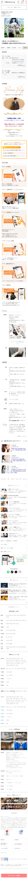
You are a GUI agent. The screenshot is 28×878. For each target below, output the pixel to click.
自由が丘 (8, 663)
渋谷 (26, 662)
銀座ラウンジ (18, 752)
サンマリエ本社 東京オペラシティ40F (14, 767)
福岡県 (7, 647)
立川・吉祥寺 (15, 662)
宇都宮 (7, 682)
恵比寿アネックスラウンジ (20, 757)
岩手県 (7, 630)
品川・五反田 (20, 660)
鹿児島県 (24, 647)
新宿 (7, 658)
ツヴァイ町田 (9, 764)
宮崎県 (20, 647)
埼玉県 (18, 615)
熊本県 (14, 647)
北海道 (7, 627)
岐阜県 (14, 623)
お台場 (11, 663)
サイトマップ (3, 852)
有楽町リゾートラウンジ (18, 754)
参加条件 (3, 47)
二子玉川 (23, 662)
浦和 (12, 675)
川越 (9, 675)
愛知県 (7, 623)
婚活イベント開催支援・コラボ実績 (9, 540)
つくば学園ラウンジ (10, 782)
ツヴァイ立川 (23, 762)
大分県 (17, 647)
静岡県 (10, 623)
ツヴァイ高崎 (9, 789)
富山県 (7, 637)
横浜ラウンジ (9, 771)
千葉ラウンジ (9, 776)
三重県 (17, 623)
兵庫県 (14, 620)
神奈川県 (11, 615)
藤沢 (22, 668)
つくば (7, 678)
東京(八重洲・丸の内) (18, 658)
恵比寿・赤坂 (9, 660)
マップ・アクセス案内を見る (17, 341)
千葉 (7, 672)
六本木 (13, 660)
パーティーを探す (15, 875)
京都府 (10, 620)
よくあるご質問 (4, 848)
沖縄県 (7, 648)
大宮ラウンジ (9, 779)
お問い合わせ (17, 848)
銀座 (13, 658)
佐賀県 (10, 647)
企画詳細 (8, 47)
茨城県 (21, 615)
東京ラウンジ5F (9, 754)
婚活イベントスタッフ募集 (7, 548)
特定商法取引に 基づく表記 (4, 844)
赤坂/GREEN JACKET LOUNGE (19, 764)
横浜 (7, 668)
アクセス (19, 47)
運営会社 (3, 839)
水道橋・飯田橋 (9, 665)
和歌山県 (24, 620)
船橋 (11, 672)
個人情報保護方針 (18, 844)
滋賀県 (17, 620)
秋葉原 (7, 662)
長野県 (14, 633)
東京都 (7, 615)
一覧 (26, 602)
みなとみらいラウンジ (17, 771)
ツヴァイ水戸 (18, 782)
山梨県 (10, 633)
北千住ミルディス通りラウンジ (12, 761)
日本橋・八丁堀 (20, 663)
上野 (25, 660)
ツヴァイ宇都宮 (9, 786)
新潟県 (7, 633)
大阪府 (7, 620)
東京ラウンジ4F (9, 755)
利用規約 (17, 839)
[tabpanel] (14, 27)
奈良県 (20, 620)
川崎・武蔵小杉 (17, 668)
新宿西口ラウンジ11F (10, 752)
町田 (19, 662)
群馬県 (7, 617)
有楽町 (9, 658)
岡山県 (7, 640)
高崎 (7, 685)
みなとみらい (11, 668)
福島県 (14, 630)
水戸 (10, 678)
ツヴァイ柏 (14, 776)
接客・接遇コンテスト (6, 551)
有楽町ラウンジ (16, 755)
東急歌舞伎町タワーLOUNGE (12, 766)
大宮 (7, 675)
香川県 (7, 643)
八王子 (15, 663)
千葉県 (15, 615)
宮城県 (10, 630)
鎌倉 (25, 668)
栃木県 (24, 615)
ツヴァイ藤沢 (9, 772)
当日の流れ (14, 47)
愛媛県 (10, 643)
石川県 (10, 637)
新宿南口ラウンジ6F (10, 757)
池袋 (16, 660)
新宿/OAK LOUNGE (10, 759)
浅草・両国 (15, 665)
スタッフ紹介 (4, 544)
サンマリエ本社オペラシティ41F (13, 762)
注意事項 (25, 47)
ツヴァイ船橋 (20, 776)
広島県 (10, 640)
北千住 (10, 662)
